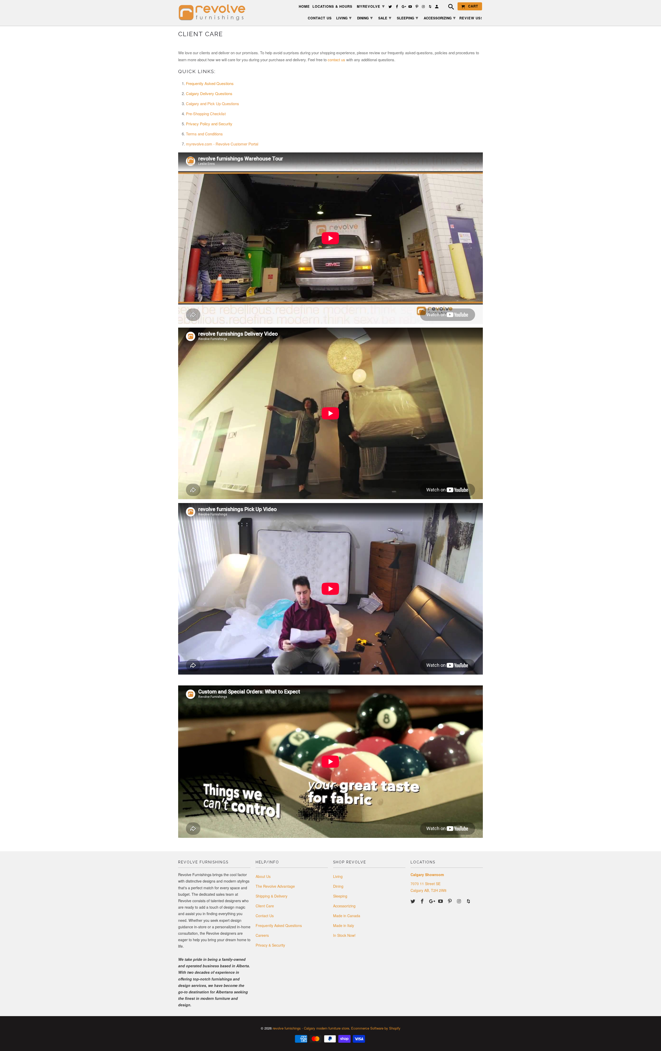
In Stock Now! (344, 935)
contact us (336, 59)
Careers (262, 935)
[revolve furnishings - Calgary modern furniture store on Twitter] (413, 901)
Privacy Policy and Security (209, 123)
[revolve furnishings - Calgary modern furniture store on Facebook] (423, 901)
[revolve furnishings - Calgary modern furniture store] (214, 12)
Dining (338, 886)
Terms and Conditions (204, 133)
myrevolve (371, 6)
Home (304, 6)
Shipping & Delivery (271, 896)
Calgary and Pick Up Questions (212, 103)
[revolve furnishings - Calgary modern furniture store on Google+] (432, 901)
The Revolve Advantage (275, 886)
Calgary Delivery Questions (209, 93)
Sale (384, 17)
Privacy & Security (270, 945)
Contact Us (265, 915)
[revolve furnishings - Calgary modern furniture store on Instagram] (459, 901)
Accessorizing (344, 905)
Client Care (265, 905)
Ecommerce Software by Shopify (375, 1028)
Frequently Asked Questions (210, 83)
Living (338, 876)
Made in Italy (343, 925)
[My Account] (437, 7)
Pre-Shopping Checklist (206, 113)
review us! (470, 18)
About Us (263, 876)
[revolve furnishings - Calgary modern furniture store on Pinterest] (450, 901)
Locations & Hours (332, 6)
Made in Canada (346, 915)
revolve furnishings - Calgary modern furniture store (311, 1028)
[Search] (448, 7)
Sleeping (340, 896)
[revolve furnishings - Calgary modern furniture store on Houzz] (469, 901)
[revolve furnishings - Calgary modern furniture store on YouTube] (441, 901)
